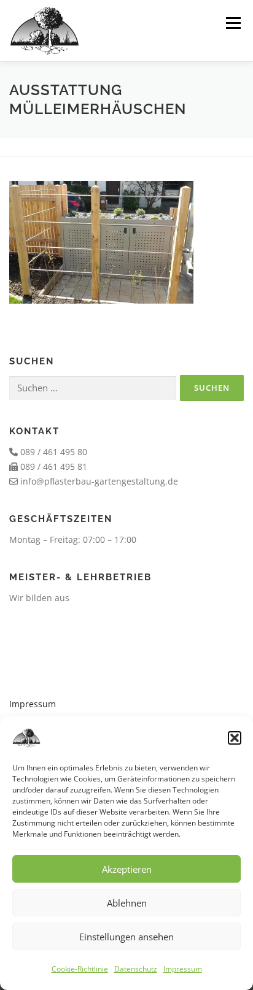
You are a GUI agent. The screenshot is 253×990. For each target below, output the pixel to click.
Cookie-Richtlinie (80, 969)
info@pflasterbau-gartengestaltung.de (99, 481)
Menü (233, 23)
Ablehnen (127, 903)
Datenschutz (135, 969)
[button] (234, 738)
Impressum (182, 969)
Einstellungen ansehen (126, 937)
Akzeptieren (127, 869)
